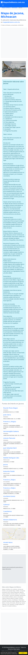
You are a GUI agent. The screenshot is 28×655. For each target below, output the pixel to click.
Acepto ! (23, 652)
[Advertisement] (14, 43)
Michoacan (14, 7)
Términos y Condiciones (20, 651)
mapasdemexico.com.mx (11, 22)
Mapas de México (6, 7)
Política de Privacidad (7, 651)
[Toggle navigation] (3, 5)
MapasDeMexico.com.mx (14, 2)
